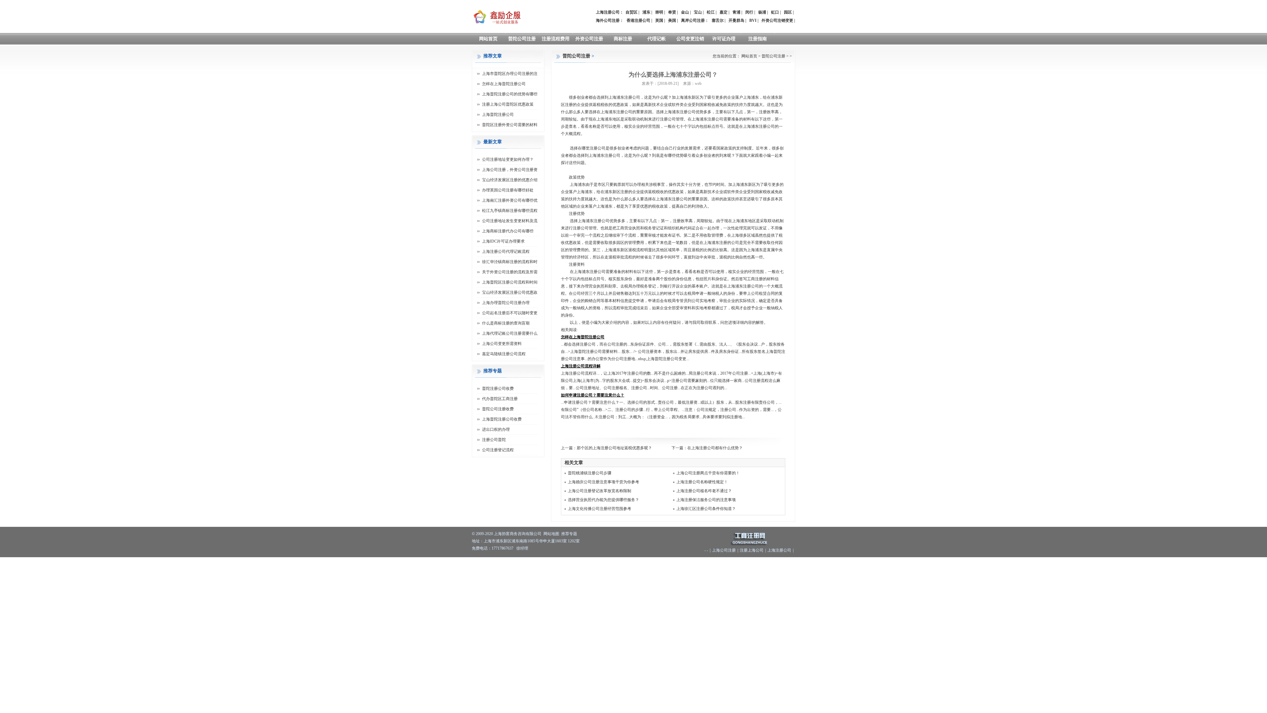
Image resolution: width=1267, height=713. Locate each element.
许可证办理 (723, 38)
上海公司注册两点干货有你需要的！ (708, 473)
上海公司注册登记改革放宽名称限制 (599, 491)
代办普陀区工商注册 (500, 398)
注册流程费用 (555, 38)
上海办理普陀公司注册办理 (506, 302)
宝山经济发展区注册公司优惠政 (509, 292)
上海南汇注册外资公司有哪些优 (509, 200)
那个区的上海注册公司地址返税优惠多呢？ (614, 448)
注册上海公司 (751, 550)
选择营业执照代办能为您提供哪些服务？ (603, 499)
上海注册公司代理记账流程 (506, 251)
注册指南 (757, 38)
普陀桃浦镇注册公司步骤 (589, 473)
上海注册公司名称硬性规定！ (702, 482)
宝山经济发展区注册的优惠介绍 (509, 180)
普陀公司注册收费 (498, 409)
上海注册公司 (779, 550)
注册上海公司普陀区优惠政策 (508, 104)
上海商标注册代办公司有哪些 (508, 231)
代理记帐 (656, 38)
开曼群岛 (736, 20)
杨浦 (762, 12)
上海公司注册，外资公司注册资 (509, 169)
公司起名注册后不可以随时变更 (509, 313)
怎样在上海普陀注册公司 (504, 84)
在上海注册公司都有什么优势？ (715, 448)
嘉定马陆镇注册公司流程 (504, 354)
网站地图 (551, 533)
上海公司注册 (724, 550)
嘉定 (724, 12)
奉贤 (672, 12)
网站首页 (488, 38)
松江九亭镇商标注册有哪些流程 (509, 210)
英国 (659, 20)
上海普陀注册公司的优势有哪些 (509, 94)
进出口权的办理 (496, 429)
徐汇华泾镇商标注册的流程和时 (509, 261)
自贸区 (631, 12)
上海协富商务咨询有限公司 (517, 533)
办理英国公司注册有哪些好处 (508, 190)
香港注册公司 (638, 20)
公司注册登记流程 (498, 450)
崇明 (659, 12)
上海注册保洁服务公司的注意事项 (706, 499)
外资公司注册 (589, 38)
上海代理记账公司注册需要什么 (509, 333)
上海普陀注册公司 (498, 114)
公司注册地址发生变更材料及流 (509, 221)
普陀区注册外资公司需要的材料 (509, 124)
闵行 (749, 12)
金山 (685, 12)
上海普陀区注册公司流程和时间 (509, 282)
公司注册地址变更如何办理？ (508, 159)
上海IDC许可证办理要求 (503, 241)
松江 (711, 12)
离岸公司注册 (693, 20)
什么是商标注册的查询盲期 (506, 323)
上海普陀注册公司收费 (502, 419)
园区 (788, 12)
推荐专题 (569, 533)
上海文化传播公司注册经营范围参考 (599, 508)
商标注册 (623, 38)
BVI (753, 20)
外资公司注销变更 (777, 20)
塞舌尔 (718, 20)
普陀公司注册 (522, 38)
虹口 (775, 12)
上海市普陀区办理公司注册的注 (509, 73)
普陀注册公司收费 (498, 388)
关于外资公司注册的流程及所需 (509, 272)
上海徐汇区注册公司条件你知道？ (706, 508)
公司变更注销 (690, 38)
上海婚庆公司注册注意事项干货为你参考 (603, 482)
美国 (672, 20)
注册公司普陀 (494, 439)
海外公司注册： (610, 20)
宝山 (698, 12)
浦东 (646, 12)
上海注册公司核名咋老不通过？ (704, 491)
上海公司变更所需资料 (502, 343)
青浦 (736, 12)
